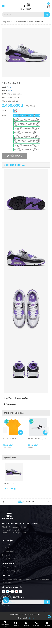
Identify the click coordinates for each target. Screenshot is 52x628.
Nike (9, 87)
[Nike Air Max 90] (13, 472)
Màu (4, 111)
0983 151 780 (15, 530)
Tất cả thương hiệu (5, 625)
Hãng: (4, 90)
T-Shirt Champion (9, 439)
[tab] (26, 164)
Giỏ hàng (47, 625)
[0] (48, 6)
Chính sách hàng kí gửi (11, 571)
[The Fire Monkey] (26, 6)
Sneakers (6, 544)
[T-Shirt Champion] (13, 427)
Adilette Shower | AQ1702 (37, 439)
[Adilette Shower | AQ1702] (38, 427)
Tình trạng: (7, 97)
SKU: (4, 94)
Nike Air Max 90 (9, 483)
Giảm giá (5, 548)
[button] (26, 165)
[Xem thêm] (20, 432)
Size (4, 115)
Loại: (4, 87)
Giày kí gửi (6, 555)
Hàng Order (36, 625)
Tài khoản (26, 625)
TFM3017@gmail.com (17, 533)
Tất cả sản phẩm (8, 551)
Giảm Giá (16, 625)
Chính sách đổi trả (9, 567)
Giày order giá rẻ (8, 558)
